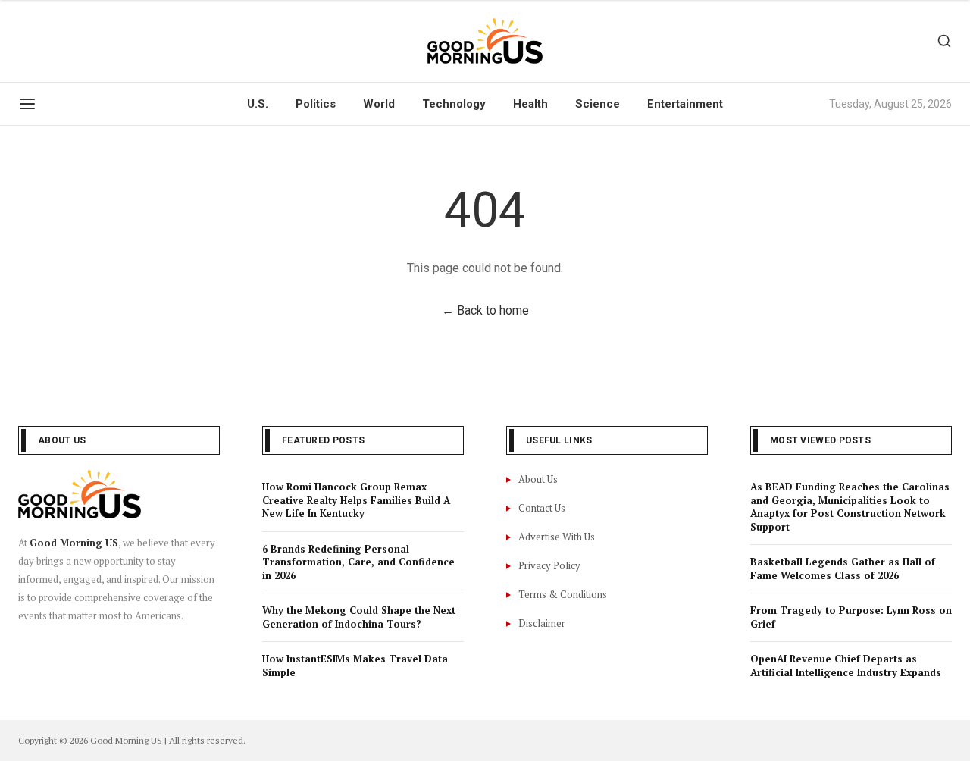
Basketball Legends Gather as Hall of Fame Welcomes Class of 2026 (842, 568)
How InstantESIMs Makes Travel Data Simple (355, 665)
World (379, 104)
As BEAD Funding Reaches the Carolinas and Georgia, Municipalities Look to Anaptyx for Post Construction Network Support (850, 507)
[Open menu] (27, 104)
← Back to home (485, 310)
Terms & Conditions (562, 594)
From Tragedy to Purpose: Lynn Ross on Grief (851, 617)
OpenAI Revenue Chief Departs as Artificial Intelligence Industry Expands (845, 665)
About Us (538, 479)
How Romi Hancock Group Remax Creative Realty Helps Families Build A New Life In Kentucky (356, 500)
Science (597, 104)
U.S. (257, 104)
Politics (316, 104)
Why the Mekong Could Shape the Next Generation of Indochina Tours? (358, 617)
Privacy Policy (549, 565)
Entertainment (685, 104)
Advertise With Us (556, 536)
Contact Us (541, 508)
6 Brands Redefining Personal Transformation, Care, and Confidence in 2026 (358, 562)
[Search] (944, 41)
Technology (454, 104)
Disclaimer (541, 623)
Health (530, 104)
